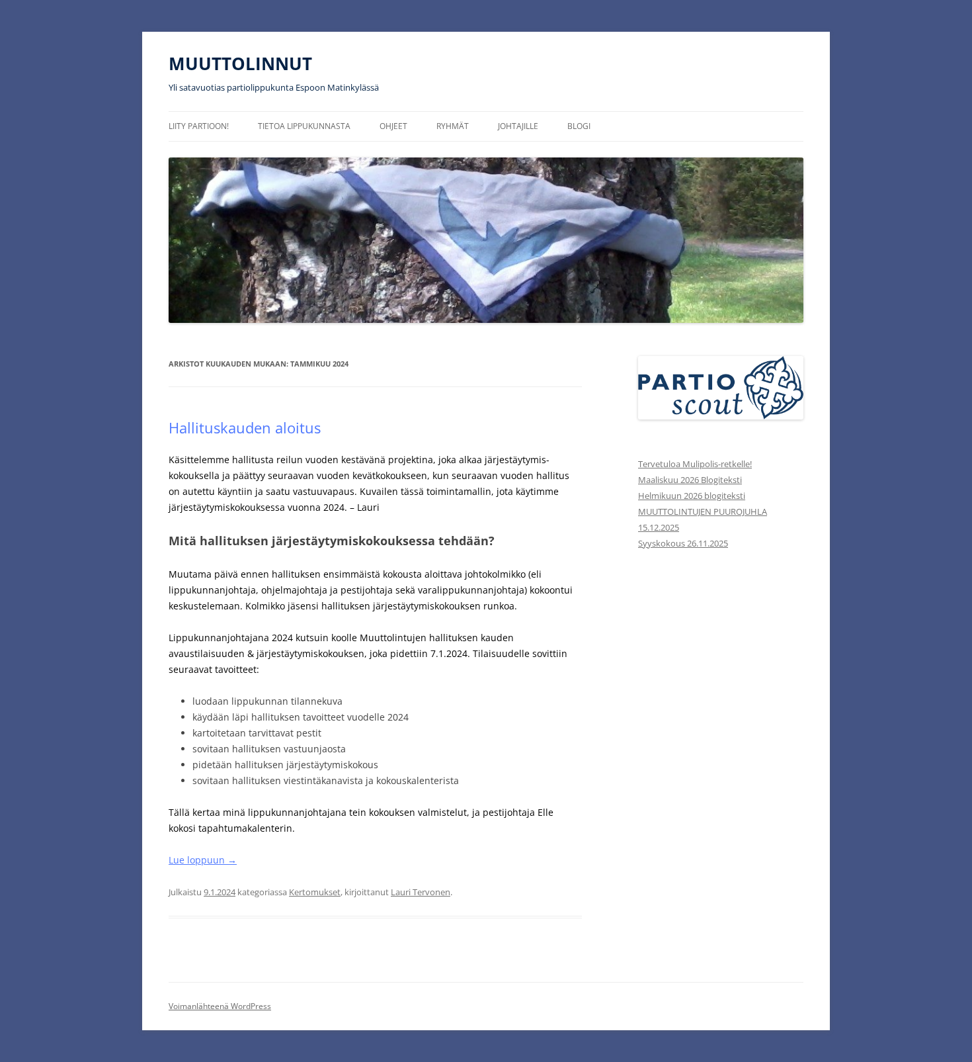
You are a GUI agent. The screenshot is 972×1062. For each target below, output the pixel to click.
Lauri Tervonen (420, 892)
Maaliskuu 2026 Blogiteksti (690, 480)
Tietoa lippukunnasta (304, 126)
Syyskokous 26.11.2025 (683, 543)
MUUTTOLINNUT (240, 63)
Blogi (578, 126)
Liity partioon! (199, 126)
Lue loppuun (203, 860)
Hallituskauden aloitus (245, 427)
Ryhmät (452, 126)
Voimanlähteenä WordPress (220, 1006)
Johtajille (518, 126)
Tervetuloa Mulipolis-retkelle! (695, 464)
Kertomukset (315, 892)
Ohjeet (393, 126)
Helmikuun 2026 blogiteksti (691, 496)
